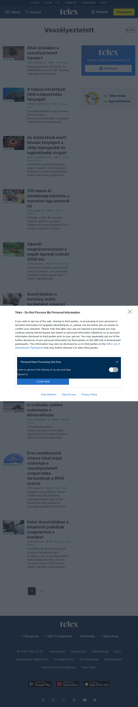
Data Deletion (48, 394)
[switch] (113, 369)
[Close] (131, 312)
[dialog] (69, 353)
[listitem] (67, 362)
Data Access (69, 394)
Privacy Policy (89, 394)
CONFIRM (43, 381)
